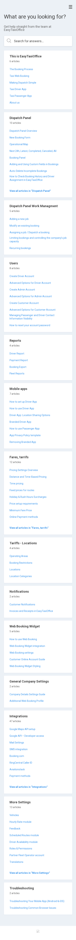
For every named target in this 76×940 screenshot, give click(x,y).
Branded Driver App (20, 421)
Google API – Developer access (27, 735)
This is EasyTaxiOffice (26, 56)
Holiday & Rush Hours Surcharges (28, 497)
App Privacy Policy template (25, 435)
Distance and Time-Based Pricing (28, 476)
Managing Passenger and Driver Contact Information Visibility (32, 317)
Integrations (19, 716)
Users (14, 263)
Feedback (15, 828)
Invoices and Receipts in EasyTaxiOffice (31, 611)
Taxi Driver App (18, 89)
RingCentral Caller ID (21, 762)
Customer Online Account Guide (27, 659)
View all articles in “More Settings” (30, 872)
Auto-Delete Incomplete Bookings (28, 171)
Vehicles (14, 815)
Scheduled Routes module (24, 835)
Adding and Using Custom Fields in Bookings (34, 164)
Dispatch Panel (20, 118)
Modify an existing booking (24, 225)
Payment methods (20, 776)
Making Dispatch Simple (23, 82)
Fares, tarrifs (19, 457)
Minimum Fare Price (21, 510)
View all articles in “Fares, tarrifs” (29, 527)
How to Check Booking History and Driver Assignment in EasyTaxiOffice (32, 178)
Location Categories (21, 576)
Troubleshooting (22, 888)
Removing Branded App (23, 442)
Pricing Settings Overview (24, 470)
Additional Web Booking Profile (27, 700)
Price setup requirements (24, 503)
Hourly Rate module (20, 821)
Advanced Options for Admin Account (31, 296)
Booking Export (18, 367)
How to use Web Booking (23, 639)
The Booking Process (21, 69)
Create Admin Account (22, 289)
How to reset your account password (30, 325)
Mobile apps (18, 389)
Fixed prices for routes (22, 490)
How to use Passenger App (25, 428)
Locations (15, 569)
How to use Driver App (22, 408)
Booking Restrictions (21, 562)
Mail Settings (17, 742)
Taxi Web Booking (19, 76)
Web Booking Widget (25, 626)
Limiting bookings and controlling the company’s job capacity (38, 239)
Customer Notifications (22, 604)
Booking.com (17, 756)
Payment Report (19, 360)
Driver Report (17, 353)
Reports (15, 340)
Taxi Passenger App (21, 95)
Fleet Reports (17, 373)
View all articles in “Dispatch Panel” (30, 190)
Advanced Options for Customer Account (32, 309)
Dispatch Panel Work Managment (34, 206)
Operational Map (19, 144)
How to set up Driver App (23, 401)
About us (15, 102)
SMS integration (19, 749)
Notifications (19, 591)
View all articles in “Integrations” (29, 786)
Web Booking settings (22, 652)
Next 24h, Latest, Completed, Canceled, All (33, 151)
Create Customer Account (24, 303)
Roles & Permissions (21, 848)
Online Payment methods (24, 516)
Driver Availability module (24, 842)
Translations (16, 862)
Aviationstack (17, 769)
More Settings (20, 802)
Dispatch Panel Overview (23, 130)
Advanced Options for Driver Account (30, 282)
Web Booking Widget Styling (25, 666)
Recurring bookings (20, 248)
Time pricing (16, 483)
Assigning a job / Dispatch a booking (29, 232)
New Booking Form (20, 137)
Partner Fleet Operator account (27, 855)
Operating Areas (19, 556)
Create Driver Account (22, 276)
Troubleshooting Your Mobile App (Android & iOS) (37, 901)
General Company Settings (29, 681)
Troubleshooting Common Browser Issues (33, 907)
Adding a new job (19, 219)
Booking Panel (17, 157)
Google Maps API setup (22, 729)
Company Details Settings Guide (27, 694)
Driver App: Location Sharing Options (30, 415)
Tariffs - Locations (23, 543)
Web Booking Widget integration (27, 646)
